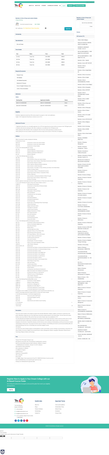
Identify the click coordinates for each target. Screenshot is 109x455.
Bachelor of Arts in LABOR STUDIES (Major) (83, 99)
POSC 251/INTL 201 (20, 246)
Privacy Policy (58, 413)
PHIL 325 (18, 192)
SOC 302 (17, 214)
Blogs (36, 407)
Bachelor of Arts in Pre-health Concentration (84, 115)
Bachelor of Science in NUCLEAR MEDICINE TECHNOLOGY (85, 227)
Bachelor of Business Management (82, 143)
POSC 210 (18, 151)
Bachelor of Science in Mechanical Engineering (85, 223)
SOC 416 (17, 179)
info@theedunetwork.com (22, 411)
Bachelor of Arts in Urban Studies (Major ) (85, 134)
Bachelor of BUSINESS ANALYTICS (82, 138)
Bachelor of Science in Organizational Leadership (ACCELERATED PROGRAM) (84, 233)
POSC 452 (18, 172)
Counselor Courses (52, 5)
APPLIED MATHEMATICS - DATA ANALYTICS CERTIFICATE (85, 52)
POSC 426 (18, 167)
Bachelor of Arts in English (83, 77)
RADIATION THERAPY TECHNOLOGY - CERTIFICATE (84, 330)
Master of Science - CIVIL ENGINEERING (83, 277)
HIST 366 (17, 236)
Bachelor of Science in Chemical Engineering (84, 178)
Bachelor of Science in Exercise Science (84, 214)
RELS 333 (18, 212)
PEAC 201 (18, 142)
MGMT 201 (18, 284)
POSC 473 (18, 176)
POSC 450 (18, 171)
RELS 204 (18, 206)
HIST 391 (17, 241)
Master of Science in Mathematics (85, 314)
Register (70, 5)
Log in (63, 5)
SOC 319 (17, 217)
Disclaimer (57, 411)
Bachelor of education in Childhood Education (83, 151)
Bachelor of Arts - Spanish (83, 60)
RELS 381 (18, 211)
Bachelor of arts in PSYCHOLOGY (85, 119)
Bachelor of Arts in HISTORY (84, 90)
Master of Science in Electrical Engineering (84, 306)
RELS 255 (18, 144)
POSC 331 (18, 247)
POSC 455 (18, 174)
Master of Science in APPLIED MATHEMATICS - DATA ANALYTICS (84, 283)
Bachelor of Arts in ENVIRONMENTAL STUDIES (84, 80)
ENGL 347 (18, 187)
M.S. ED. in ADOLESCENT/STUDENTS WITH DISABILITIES (85, 264)
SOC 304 (17, 216)
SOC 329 (17, 274)
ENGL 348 (18, 189)
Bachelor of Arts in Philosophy (84, 107)
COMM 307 (18, 282)
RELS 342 (18, 262)
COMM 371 (18, 184)
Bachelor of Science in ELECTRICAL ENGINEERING (84, 205)
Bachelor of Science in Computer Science (85, 198)
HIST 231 (17, 222)
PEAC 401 (18, 159)
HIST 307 (17, 226)
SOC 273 (17, 270)
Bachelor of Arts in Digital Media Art (84, 71)
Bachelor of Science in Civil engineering (83, 189)
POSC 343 (18, 252)
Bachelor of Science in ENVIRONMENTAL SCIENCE (84, 210)
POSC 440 (18, 169)
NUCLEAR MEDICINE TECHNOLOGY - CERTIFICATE (84, 326)
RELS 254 (18, 209)
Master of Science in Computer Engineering (84, 292)
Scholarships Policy (59, 407)
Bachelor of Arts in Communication (82, 66)
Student (44, 5)
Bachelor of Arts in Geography (84, 87)
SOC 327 (17, 219)
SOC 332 (17, 275)
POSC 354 (18, 196)
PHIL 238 (18, 191)
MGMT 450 (18, 285)
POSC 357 (18, 260)
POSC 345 (18, 256)
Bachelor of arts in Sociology (84, 126)
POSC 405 (18, 161)
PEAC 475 (18, 299)
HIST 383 (17, 237)
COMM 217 (18, 280)
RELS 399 (18, 264)
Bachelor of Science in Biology (84, 174)
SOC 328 (17, 272)
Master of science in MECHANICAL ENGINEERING (84, 317)
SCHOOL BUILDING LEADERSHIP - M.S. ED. (85, 335)
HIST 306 (17, 224)
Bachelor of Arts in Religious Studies (84, 122)
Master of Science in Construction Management (85, 301)
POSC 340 (18, 251)
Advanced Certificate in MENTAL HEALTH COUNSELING (84, 43)
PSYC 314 (18, 152)
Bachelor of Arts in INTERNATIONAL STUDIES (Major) (83, 94)
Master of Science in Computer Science (84, 297)
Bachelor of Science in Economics (85, 202)
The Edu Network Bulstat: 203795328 (19, 406)
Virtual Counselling (79, 5)
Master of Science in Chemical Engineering (84, 288)
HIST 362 (17, 234)
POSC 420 (18, 166)
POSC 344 (18, 254)
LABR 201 (18, 244)
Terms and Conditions (60, 405)
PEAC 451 (18, 295)
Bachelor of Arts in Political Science (83, 111)
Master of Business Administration (82, 269)
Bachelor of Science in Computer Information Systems (85, 194)
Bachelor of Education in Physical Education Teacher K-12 (85, 156)
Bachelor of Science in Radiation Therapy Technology (84, 241)
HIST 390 (17, 239)
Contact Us (37, 413)
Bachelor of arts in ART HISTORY (85, 63)
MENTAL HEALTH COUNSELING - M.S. (85, 322)
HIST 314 (17, 227)
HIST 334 (17, 231)
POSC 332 (18, 249)
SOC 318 (17, 289)
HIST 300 (17, 149)
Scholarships (38, 411)
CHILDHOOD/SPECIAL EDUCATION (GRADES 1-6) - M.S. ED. (85, 258)
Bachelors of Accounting (83, 244)
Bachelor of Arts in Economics (84, 74)
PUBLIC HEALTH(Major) (83, 40)
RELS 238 (18, 207)
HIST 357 (17, 232)
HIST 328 (17, 229)
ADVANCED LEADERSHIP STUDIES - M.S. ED (83, 47)
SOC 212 (17, 265)
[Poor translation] (3, 436)
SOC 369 (17, 277)
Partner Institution (39, 409)
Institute (37, 5)
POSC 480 (18, 177)
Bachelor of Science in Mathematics (82, 219)
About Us (31, 5)
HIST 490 (17, 157)
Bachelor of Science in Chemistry (85, 186)
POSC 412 (18, 162)
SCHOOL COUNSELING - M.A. (84, 338)
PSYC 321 (18, 201)
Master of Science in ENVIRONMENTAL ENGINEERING (85, 310)
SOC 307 (17, 154)
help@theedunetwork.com (22, 413)
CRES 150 (18, 186)
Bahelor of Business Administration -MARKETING (84, 248)
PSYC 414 (18, 164)
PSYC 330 (18, 202)
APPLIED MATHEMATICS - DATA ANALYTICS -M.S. (85, 56)
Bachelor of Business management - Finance (82, 147)
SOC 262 (17, 269)
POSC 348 (18, 259)
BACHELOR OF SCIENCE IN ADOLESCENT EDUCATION (84, 160)
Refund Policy (58, 409)
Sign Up (11, 389)
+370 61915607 (19, 409)
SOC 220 (17, 267)
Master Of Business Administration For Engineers (84, 273)
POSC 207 (18, 146)
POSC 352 (18, 199)
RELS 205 (18, 300)
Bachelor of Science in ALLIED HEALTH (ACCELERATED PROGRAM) (84, 166)
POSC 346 (18, 257)
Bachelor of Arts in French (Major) (85, 84)
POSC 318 (18, 287)
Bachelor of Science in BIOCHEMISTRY (82, 171)
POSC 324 (18, 194)
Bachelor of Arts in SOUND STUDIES (83, 129)
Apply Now (68, 29)
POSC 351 (18, 197)
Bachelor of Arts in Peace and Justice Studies (84, 104)
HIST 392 (17, 242)
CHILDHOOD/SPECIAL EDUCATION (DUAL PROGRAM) (84, 252)
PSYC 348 (18, 204)
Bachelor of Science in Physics (84, 237)
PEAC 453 (18, 297)
